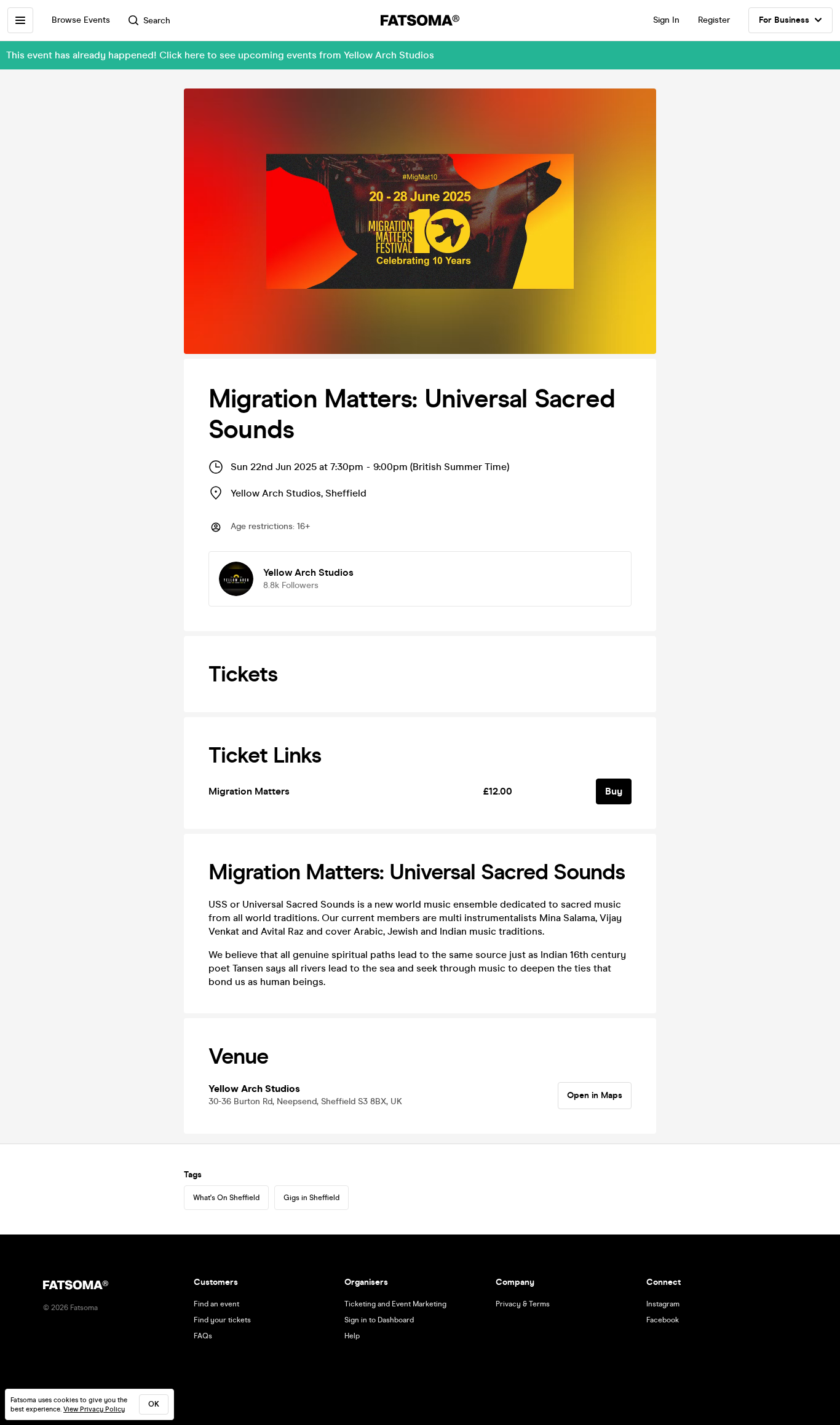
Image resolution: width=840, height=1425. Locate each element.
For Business (784, 20)
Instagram (663, 1304)
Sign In (666, 20)
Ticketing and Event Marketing (395, 1304)
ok (153, 1404)
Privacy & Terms (523, 1304)
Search (156, 20)
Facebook (662, 1320)
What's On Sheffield (226, 1197)
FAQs (203, 1336)
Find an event (216, 1304)
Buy (613, 791)
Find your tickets (222, 1320)
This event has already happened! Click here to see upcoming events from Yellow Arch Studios (220, 55)
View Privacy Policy (94, 1409)
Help (352, 1336)
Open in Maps (594, 1095)
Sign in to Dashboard (379, 1320)
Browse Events (81, 20)
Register (714, 20)
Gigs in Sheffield (311, 1197)
